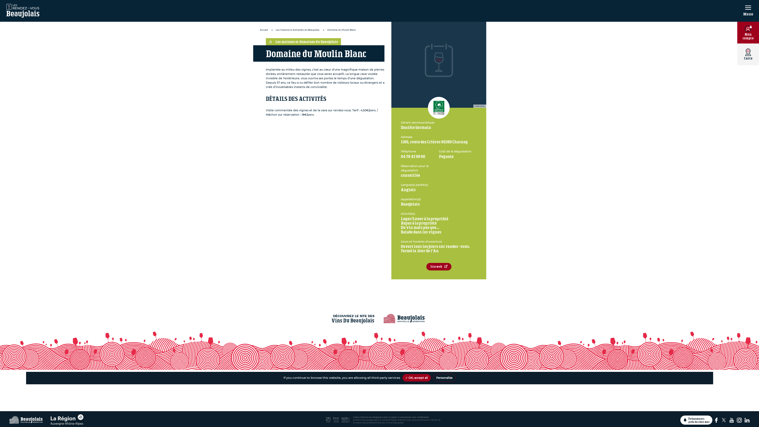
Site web (436, 266)
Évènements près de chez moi (699, 420)
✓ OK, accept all (416, 378)
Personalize (444, 378)
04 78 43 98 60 (413, 156)
